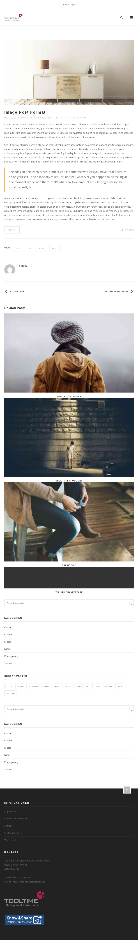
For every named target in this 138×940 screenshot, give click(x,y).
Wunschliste (10, 840)
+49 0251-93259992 (23, 877)
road (78, 686)
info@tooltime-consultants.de (28, 881)
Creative (8, 634)
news (46, 686)
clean (9, 686)
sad (87, 686)
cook (17, 248)
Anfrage (8, 825)
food (29, 248)
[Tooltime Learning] (13, 17)
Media (7, 641)
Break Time (69, 565)
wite (120, 686)
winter (108, 686)
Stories (49, 117)
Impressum (10, 811)
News (40, 117)
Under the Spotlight (69, 481)
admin (28, 117)
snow (97, 686)
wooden (10, 693)
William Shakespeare (69, 592)
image (20, 686)
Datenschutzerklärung (16, 818)
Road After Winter (69, 396)
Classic (7, 627)
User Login (70, 4)
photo (42, 248)
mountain (33, 686)
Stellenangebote (13, 832)
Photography (11, 656)
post (54, 248)
